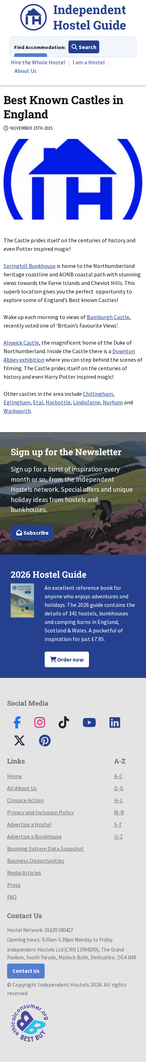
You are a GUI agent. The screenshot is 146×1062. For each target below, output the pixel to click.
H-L (118, 800)
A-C (118, 776)
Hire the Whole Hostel (38, 62)
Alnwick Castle (21, 342)
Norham (113, 402)
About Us (25, 70)
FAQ (12, 896)
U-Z (118, 836)
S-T (118, 824)
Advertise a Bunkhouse (34, 836)
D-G (118, 788)
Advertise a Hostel (29, 824)
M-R (119, 812)
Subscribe (35, 532)
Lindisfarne (86, 402)
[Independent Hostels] (73, 18)
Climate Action (25, 800)
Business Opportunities (35, 860)
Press (14, 884)
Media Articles (24, 872)
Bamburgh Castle (108, 316)
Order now (70, 659)
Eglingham (17, 402)
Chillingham (98, 393)
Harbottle (58, 402)
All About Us (22, 788)
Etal (38, 402)
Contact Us (25, 970)
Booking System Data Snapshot (45, 848)
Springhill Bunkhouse (30, 265)
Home (14, 776)
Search (87, 46)
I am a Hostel (89, 62)
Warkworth (17, 410)
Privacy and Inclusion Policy (40, 812)
